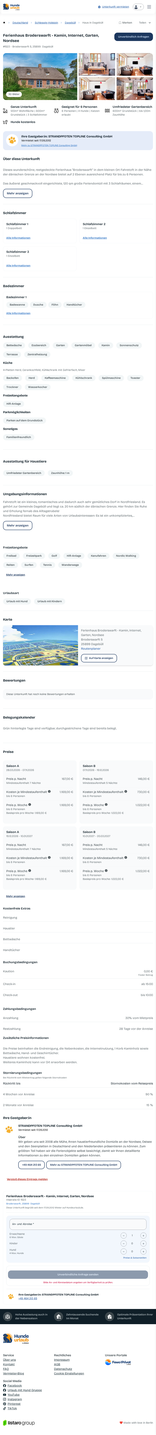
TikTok (12, 1408)
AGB (57, 1364)
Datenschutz (63, 1369)
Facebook (15, 1385)
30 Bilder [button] (14, 94)
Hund (13, 1249)
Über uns (9, 1360)
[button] (40, 76)
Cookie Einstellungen (69, 1373)
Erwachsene (17, 1234)
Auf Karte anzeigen (101, 658)
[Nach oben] (147, 1426)
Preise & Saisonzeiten (134, 1257)
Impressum (62, 1360)
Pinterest (14, 1404)
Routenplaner (90, 648)
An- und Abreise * (23, 1224)
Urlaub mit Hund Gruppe (25, 1390)
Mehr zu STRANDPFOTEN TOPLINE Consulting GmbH (49, 145)
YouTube (14, 1394)
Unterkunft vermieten (115, 6)
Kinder (14, 1243)
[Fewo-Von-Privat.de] (129, 1362)
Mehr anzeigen (18, 193)
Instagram (15, 1399)
